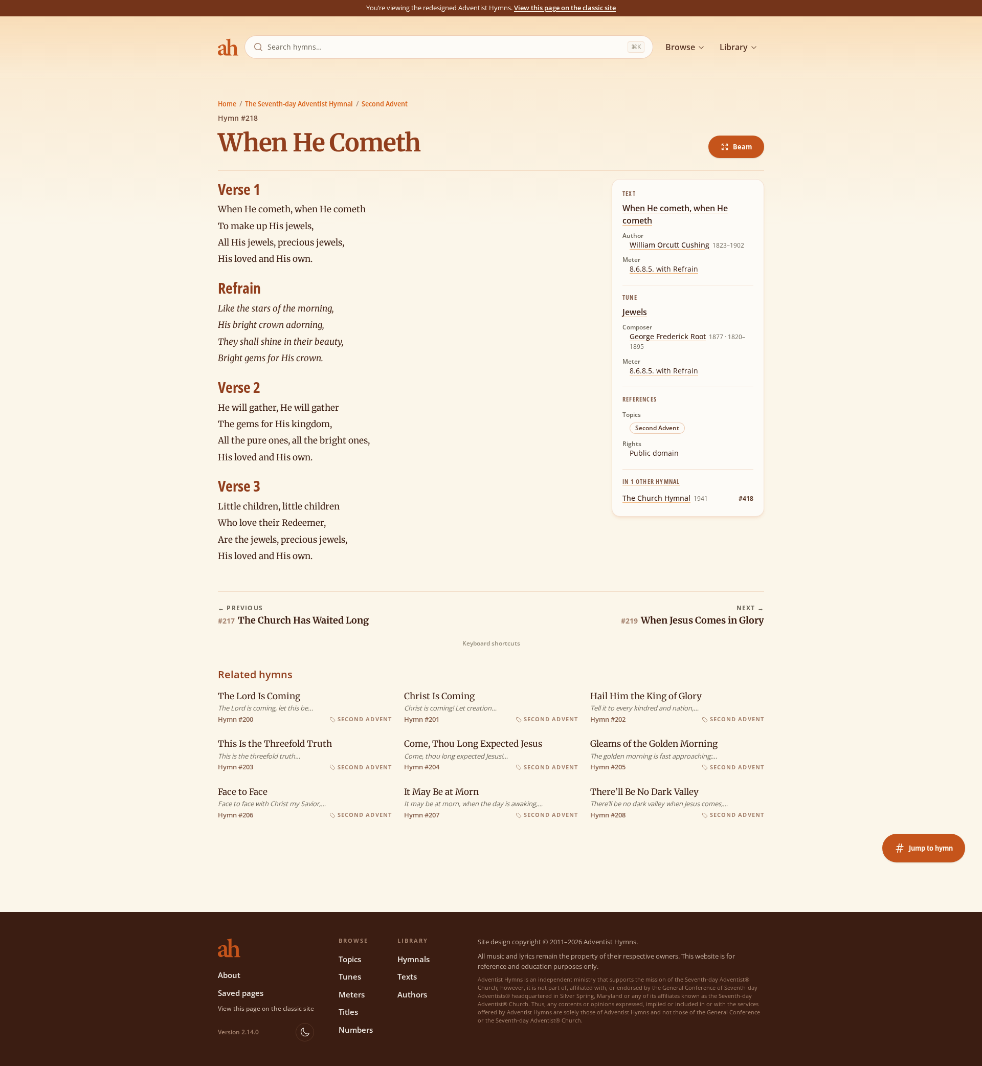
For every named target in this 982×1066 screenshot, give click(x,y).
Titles (348, 1012)
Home (227, 103)
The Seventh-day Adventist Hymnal (299, 103)
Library (734, 47)
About (229, 975)
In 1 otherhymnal (651, 481)
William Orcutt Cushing (669, 245)
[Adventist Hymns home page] (228, 47)
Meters (352, 994)
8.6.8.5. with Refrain (664, 269)
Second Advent (385, 103)
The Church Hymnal (656, 498)
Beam (742, 146)
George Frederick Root (668, 336)
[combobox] (445, 47)
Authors (412, 994)
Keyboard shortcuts (491, 643)
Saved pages (240, 993)
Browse (680, 47)
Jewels (634, 312)
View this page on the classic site (565, 7)
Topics (350, 959)
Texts (407, 976)
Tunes (350, 976)
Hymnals (413, 959)
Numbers (356, 1030)
